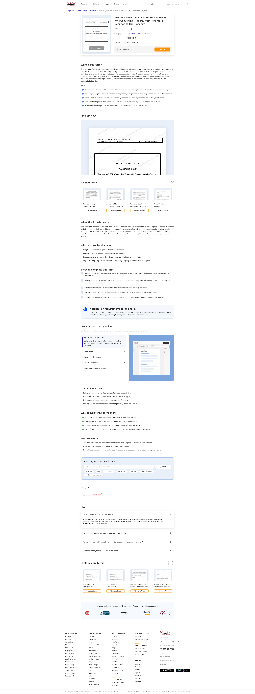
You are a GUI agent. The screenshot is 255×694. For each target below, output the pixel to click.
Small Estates (93, 673)
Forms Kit (115, 673)
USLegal (137, 664)
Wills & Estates (70, 673)
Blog (113, 648)
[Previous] (168, 182)
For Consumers (140, 649)
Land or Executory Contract (93, 475)
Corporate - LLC (94, 645)
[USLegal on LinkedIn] (172, 641)
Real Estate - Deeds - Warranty (138, 33)
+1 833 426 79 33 (167, 649)
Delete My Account (118, 656)
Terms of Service (146, 692)
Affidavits (92, 636)
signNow (138, 672)
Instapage (138, 681)
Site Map (115, 659)
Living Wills (92, 662)
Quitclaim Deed (108, 471)
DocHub (137, 678)
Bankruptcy (69, 639)
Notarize (138, 636)
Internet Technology (95, 656)
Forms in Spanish (117, 665)
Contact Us (115, 653)
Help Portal (115, 642)
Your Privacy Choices (134, 692)
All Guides (115, 686)
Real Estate (92, 670)
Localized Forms (117, 667)
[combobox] (158, 4)
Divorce (67, 645)
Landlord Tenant (70, 659)
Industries (115, 662)
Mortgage (133, 471)
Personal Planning (71, 667)
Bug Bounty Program (184, 692)
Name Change (70, 665)
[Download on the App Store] (167, 670)
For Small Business (141, 652)
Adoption (68, 636)
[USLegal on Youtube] (178, 641)
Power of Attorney (95, 667)
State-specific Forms (118, 670)
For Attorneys (139, 654)
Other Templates (94, 684)
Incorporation (69, 656)
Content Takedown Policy (169, 692)
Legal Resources (117, 645)
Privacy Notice (157, 692)
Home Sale (89, 471)
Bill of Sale (92, 642)
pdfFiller (137, 670)
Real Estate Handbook (119, 683)
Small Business (70, 670)
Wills (90, 676)
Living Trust (69, 662)
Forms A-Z (92, 682)
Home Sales (69, 648)
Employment (69, 650)
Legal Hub (115, 636)
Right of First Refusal (146, 471)
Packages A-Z (69, 676)
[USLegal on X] (161, 641)
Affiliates (114, 650)
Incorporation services (142, 639)
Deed (98, 471)
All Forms (92, 679)
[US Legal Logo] (165, 633)
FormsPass (138, 667)
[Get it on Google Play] (183, 670)
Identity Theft (69, 653)
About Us (115, 639)
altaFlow (138, 675)
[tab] (103, 341)
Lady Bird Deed (122, 471)
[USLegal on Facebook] (167, 641)
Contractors (69, 642)
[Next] (172, 182)
